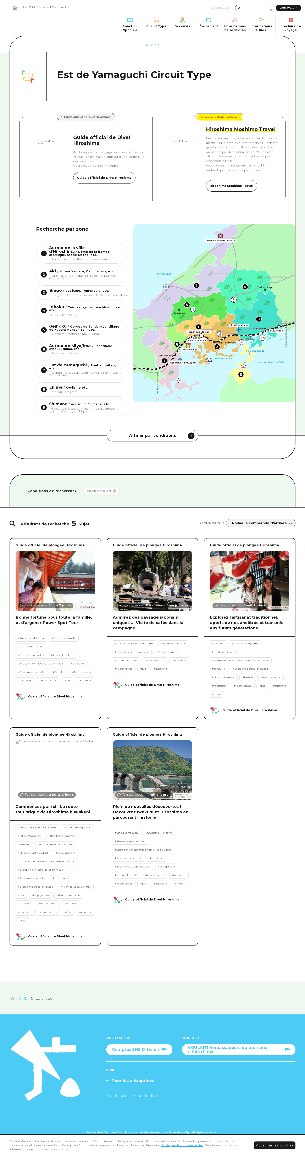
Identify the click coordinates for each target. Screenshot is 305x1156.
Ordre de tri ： (212, 523)
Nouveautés (220, 7)
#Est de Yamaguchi (99, 490)
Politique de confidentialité (182, 1145)
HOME (155, 44)
